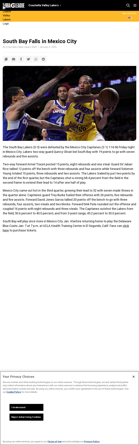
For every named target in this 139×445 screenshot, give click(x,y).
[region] (69, 408)
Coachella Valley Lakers (43, 5)
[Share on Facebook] (21, 59)
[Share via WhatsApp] (36, 59)
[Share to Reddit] (43, 59)
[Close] (133, 376)
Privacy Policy (92, 441)
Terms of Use (54, 441)
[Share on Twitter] (28, 59)
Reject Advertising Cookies (26, 417)
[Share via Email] (13, 59)
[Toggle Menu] (135, 5)
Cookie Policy (13, 392)
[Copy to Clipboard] (6, 59)
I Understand (18, 407)
